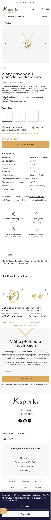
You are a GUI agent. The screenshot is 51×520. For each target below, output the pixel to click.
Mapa (30, 466)
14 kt (32, 168)
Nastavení (25, 507)
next (47, 294)
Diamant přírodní (37, 175)
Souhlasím (25, 514)
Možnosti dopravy (42, 127)
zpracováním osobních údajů (36, 384)
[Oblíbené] (37, 9)
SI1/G (32, 182)
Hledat (44, 16)
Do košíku (25, 144)
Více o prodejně (25, 471)
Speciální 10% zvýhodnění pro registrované (20, 133)
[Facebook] (20, 421)
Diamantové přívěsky (39, 157)
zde (15, 501)
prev (4, 294)
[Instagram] (25, 421)
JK (4, 68)
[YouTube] (29, 421)
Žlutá (32, 172)
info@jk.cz (41, 200)
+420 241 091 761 (27, 3)
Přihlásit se (25, 379)
